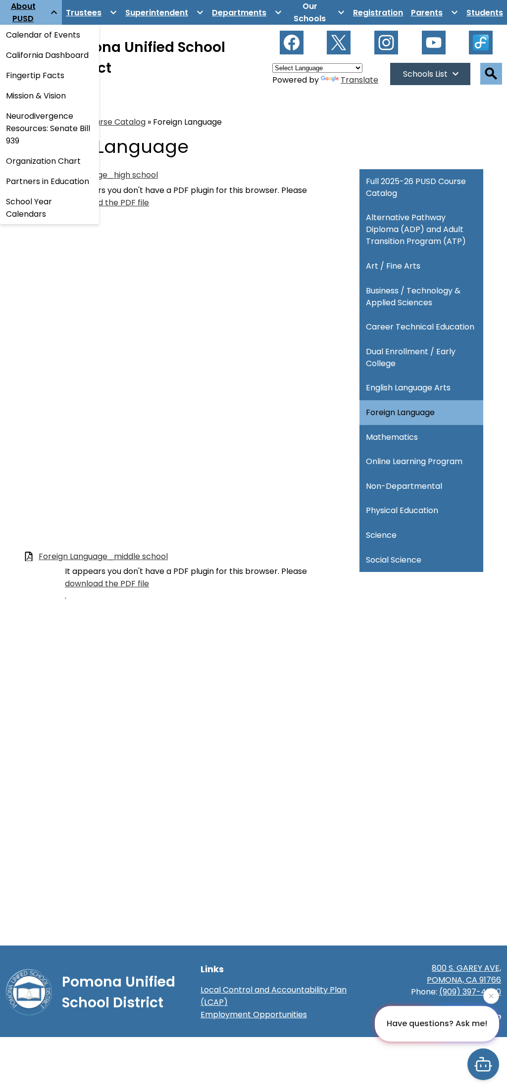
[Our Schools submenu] (317, 12)
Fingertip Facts (35, 75)
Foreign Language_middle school (103, 556)
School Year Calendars (29, 208)
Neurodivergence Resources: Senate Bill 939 (48, 128)
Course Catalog (115, 122)
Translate (359, 80)
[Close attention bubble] (491, 995)
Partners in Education (47, 181)
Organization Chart (43, 161)
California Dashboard (47, 55)
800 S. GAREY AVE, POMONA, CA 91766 (464, 974)
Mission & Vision (36, 95)
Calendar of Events (43, 35)
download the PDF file (107, 202)
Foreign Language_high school (98, 175)
